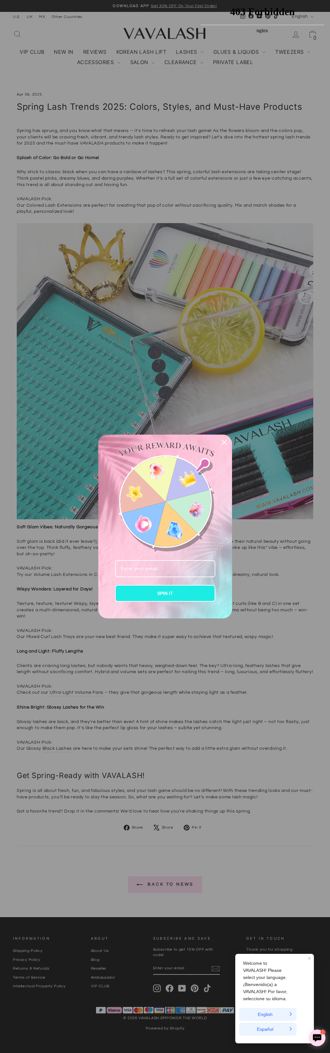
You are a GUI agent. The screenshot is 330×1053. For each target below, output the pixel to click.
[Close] (224, 442)
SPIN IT (165, 593)
